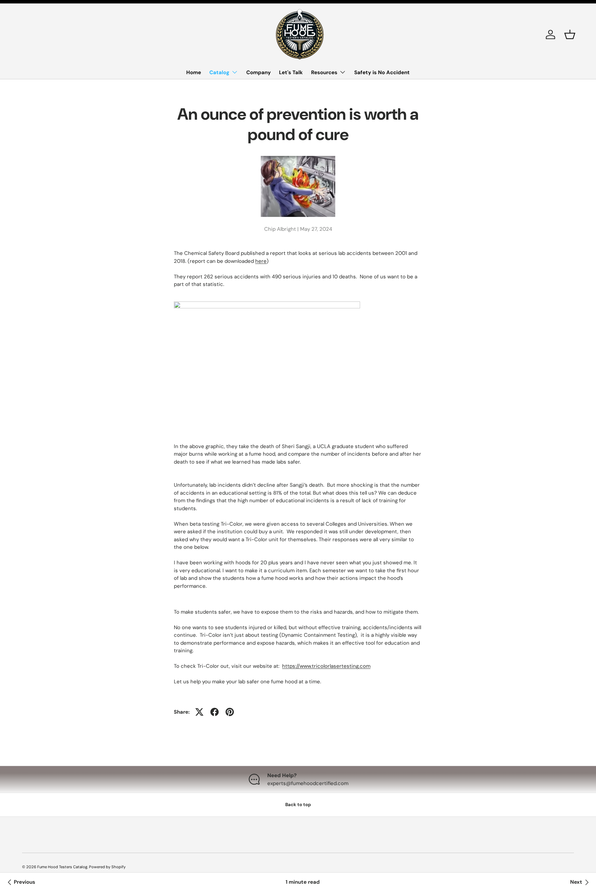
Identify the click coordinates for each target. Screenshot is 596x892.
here (261, 261)
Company (258, 72)
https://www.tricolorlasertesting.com (326, 666)
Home (193, 72)
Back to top (298, 804)
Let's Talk (291, 72)
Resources (324, 72)
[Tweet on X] (199, 712)
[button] (569, 34)
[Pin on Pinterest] (229, 712)
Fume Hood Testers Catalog (62, 866)
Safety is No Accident (382, 72)
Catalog (219, 72)
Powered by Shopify (107, 866)
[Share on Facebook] (214, 712)
